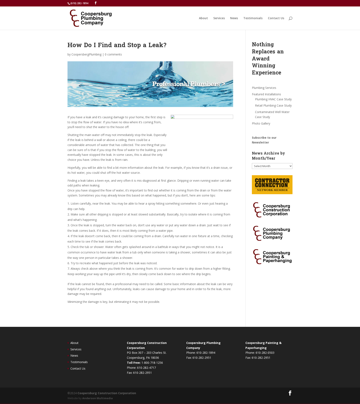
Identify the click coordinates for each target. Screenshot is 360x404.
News (234, 18)
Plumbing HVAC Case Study (273, 99)
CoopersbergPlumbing (86, 54)
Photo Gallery (261, 123)
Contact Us (276, 18)
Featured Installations (266, 94)
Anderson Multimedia (97, 398)
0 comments (113, 54)
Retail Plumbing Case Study (273, 105)
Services (219, 18)
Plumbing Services (264, 88)
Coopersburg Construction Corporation (107, 393)
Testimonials (252, 18)
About (203, 18)
